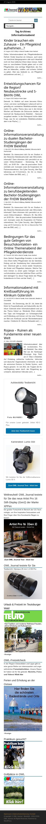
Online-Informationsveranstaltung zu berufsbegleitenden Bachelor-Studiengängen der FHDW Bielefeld (24, 191)
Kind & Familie (24, 51)
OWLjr (16, 51)
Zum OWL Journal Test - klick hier (23, 485)
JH (12, 149)
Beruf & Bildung (19, 149)
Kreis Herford (34, 51)
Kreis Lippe (23, 98)
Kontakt (32, 814)
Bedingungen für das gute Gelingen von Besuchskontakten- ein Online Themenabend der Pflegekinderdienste (23, 244)
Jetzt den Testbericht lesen (23, 431)
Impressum (8, 814)
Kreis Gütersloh (30, 298)
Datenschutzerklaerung (21, 814)
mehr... (39, 78)
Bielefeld (27, 149)
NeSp (16, 98)
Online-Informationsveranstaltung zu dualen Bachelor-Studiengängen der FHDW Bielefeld (24, 138)
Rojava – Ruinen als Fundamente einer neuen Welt (22, 334)
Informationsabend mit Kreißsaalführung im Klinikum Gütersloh (21, 291)
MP (14, 341)
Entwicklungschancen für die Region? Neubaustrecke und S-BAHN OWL (22, 89)
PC (13, 298)
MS (16, 255)
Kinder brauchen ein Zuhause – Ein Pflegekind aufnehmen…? (22, 44)
